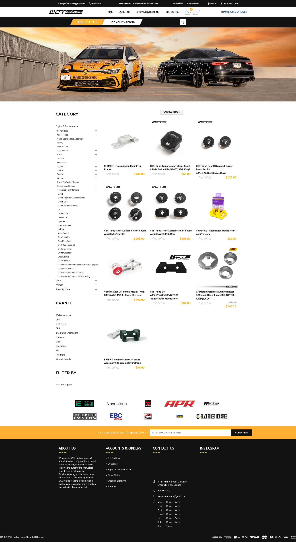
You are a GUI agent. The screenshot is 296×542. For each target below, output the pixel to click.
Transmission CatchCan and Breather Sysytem (78, 265)
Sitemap (39, 537)
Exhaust (60, 170)
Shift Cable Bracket (66, 245)
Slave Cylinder (64, 261)
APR (58, 328)
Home (110, 12)
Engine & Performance (67, 126)
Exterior (60, 174)
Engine (60, 166)
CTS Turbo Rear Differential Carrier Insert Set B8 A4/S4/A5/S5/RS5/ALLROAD (214, 169)
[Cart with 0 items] (188, 12)
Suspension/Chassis (66, 186)
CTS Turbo (61, 324)
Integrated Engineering (67, 333)
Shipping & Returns (148, 12)
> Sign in (110, 469)
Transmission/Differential (68, 190)
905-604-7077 (97, 3)
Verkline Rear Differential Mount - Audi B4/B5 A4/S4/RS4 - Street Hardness (124, 293)
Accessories (62, 135)
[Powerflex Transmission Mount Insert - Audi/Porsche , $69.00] (217, 206)
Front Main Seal (65, 225)
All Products (62, 130)
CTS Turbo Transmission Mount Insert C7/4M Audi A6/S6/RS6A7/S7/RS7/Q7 (170, 168)
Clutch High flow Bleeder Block (71, 198)
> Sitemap (111, 486)
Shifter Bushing (64, 249)
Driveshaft (62, 217)
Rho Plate (60, 354)
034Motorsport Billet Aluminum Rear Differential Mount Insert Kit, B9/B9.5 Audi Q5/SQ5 (215, 295)
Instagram (210, 448)
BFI (57, 350)
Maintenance (62, 150)
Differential (63, 213)
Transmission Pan (66, 268)
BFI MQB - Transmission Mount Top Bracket (123, 168)
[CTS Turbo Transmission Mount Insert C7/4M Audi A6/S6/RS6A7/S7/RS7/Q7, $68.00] (171, 141)
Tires (58, 280)
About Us (124, 12)
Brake (59, 154)
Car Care (60, 158)
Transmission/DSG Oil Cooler (71, 272)
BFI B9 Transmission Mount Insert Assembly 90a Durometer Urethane (122, 361)
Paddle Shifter (64, 237)
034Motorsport (63, 315)
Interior (60, 178)
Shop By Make (63, 289)
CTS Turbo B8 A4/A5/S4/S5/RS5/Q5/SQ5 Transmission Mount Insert (164, 295)
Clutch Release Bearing (68, 205)
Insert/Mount (63, 233)
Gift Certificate (193, 3)
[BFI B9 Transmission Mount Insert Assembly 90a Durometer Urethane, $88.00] (125, 334)
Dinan (58, 341)
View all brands (63, 359)
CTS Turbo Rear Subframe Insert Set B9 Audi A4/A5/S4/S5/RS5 (171, 232)
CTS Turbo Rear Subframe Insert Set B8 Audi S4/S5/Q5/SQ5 (125, 232)
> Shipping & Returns (116, 481)
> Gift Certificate (114, 458)
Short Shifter (63, 257)
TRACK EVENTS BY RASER (234, 12)
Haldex (61, 229)
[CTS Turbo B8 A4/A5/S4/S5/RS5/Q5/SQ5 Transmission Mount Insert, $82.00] (171, 267)
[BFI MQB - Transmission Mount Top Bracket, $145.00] (125, 141)
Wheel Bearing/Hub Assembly (70, 139)
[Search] (196, 12)
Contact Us (172, 12)
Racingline (61, 346)
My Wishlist (178, 3)
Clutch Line (63, 202)
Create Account (230, 3)
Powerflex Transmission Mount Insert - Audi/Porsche (216, 232)
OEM (58, 319)
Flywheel (62, 221)
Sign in (213, 3)
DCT (60, 209)
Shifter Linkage (64, 253)
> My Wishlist (112, 464)
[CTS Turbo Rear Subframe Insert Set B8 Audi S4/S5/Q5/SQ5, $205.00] (125, 206)
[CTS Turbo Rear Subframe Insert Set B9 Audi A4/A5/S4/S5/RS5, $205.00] (171, 206)
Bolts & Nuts (62, 147)
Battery (60, 143)
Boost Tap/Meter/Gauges (68, 182)
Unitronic (60, 337)
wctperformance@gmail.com (72, 3)
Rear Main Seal (64, 241)
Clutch (60, 194)
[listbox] (171, 112)
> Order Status (113, 475)
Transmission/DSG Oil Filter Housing (74, 276)
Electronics (62, 162)
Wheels (59, 285)
